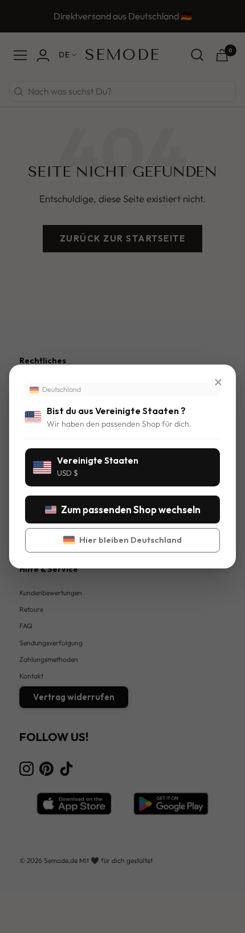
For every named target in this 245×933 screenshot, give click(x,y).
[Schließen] (218, 382)
